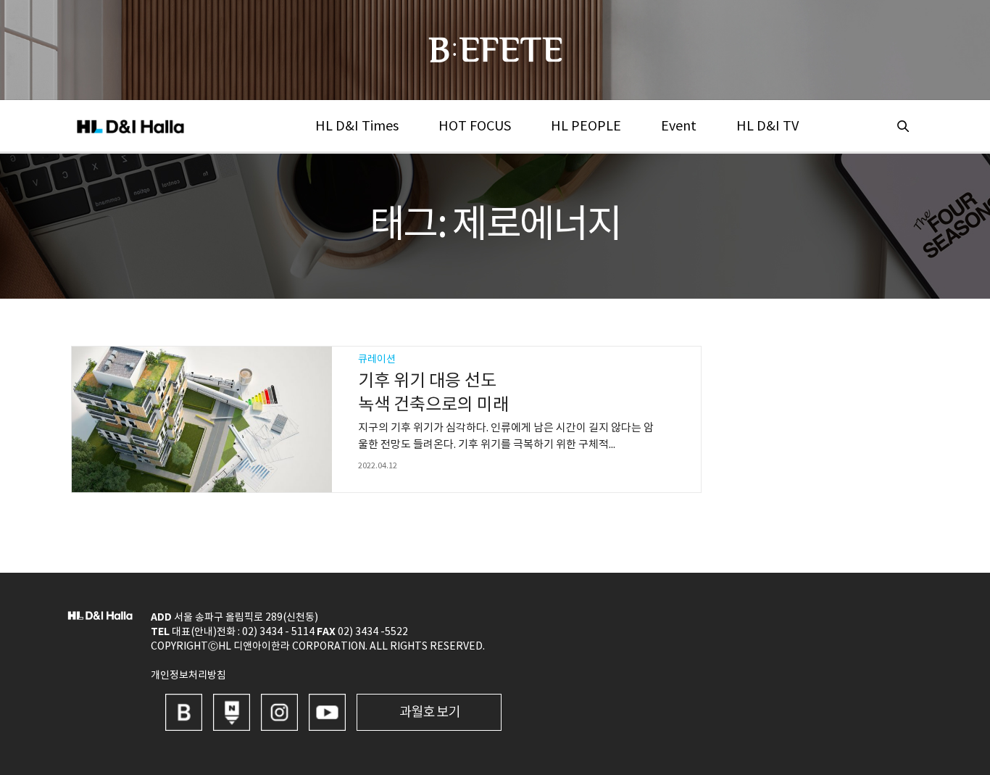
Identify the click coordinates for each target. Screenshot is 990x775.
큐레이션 (377, 360)
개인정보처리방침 (188, 675)
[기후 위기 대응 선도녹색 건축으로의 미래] (202, 419)
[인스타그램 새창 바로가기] (279, 711)
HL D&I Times (357, 126)
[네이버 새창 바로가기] (231, 711)
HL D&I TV (767, 126)
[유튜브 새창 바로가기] (327, 711)
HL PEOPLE (586, 126)
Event (678, 126)
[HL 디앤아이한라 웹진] (495, 49)
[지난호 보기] (429, 711)
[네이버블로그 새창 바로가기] (183, 711)
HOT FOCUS (474, 126)
